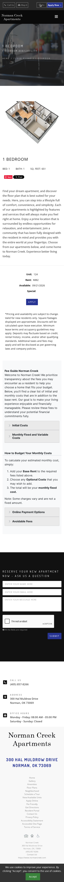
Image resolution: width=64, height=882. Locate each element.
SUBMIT (54, 636)
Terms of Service (32, 827)
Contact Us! (32, 854)
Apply (32, 302)
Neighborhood (32, 790)
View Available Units (32, 797)
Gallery (32, 781)
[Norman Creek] (32, 739)
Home (6, 58)
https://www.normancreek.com (32, 857)
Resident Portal (32, 810)
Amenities (32, 784)
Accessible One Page (32, 823)
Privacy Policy (32, 817)
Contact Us (32, 813)
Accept (33, 876)
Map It (24, 5)
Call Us (10, 5)
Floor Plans (32, 787)
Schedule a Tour (32, 794)
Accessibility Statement (32, 820)
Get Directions (32, 807)
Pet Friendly (32, 804)
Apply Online (32, 800)
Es (43, 5)
